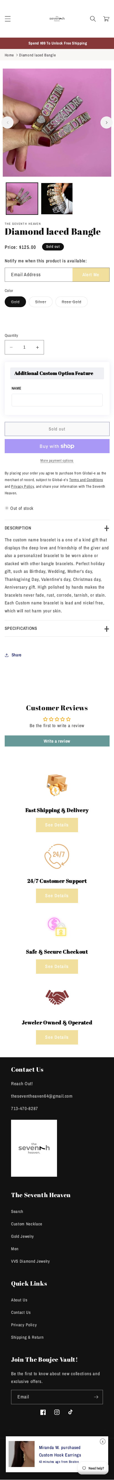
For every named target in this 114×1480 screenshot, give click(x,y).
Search (17, 1211)
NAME (17, 388)
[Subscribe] (96, 1397)
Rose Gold (75, 303)
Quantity (11, 335)
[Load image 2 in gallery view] (57, 199)
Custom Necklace (26, 1224)
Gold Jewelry (22, 1236)
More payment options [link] (57, 460)
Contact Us (21, 1312)
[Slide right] (106, 122)
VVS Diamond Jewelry (30, 1261)
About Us (19, 1300)
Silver (44, 303)
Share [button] (17, 655)
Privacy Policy (24, 1325)
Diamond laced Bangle (37, 55)
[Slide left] (7, 122)
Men (15, 1249)
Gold (18, 303)
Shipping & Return (27, 1337)
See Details (57, 825)
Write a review (57, 741)
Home (9, 55)
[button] (7, 18)
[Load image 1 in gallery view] (22, 199)
